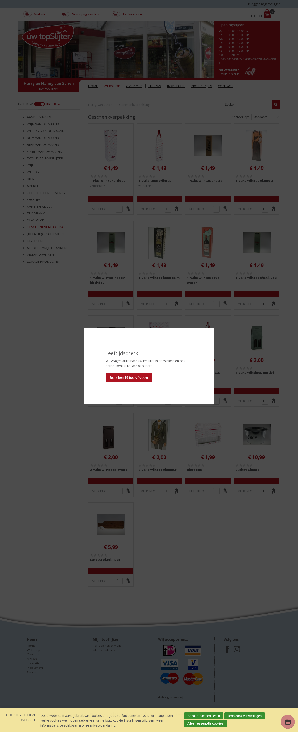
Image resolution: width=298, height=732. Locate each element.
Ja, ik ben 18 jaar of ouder (128, 377)
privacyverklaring (102, 725)
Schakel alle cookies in (203, 716)
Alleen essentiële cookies (205, 723)
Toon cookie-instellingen (245, 716)
